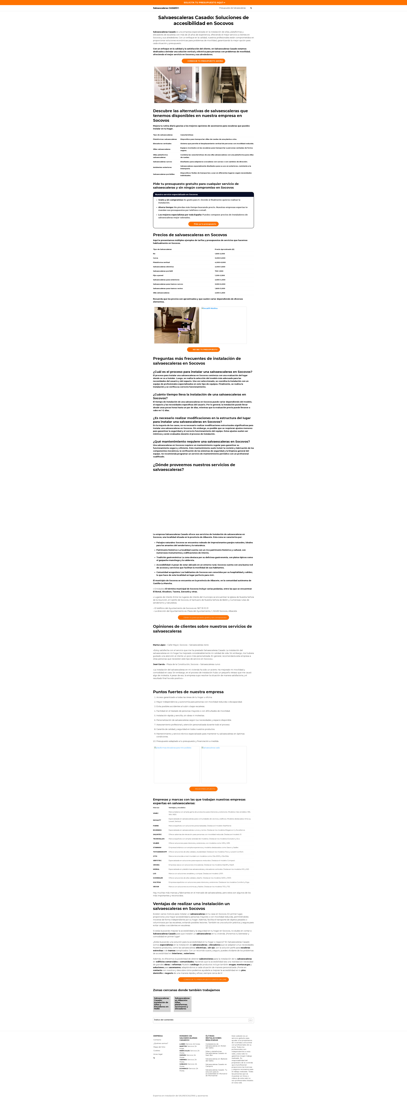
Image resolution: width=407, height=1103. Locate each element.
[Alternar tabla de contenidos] (249, 1020)
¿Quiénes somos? (160, 1043)
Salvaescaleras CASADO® (166, 8)
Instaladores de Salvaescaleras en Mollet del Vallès (216, 1046)
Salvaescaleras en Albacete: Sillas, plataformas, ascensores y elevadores (182, 1003)
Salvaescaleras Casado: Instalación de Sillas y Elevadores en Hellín (161, 1003)
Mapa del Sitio (159, 1047)
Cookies (156, 1051)
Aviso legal (157, 1054)
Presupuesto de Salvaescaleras (232, 8)
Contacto (157, 1040)
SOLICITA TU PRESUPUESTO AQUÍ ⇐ (204, 2)
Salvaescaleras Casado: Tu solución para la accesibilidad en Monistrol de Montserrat (216, 1073)
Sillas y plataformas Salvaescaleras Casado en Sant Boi (216, 1053)
